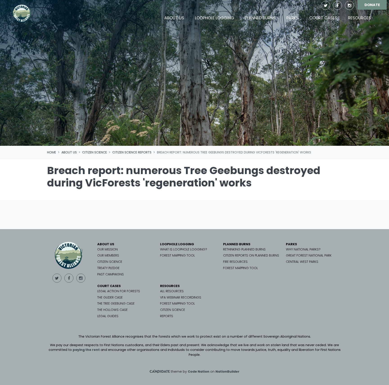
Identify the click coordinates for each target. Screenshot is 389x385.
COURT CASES (109, 286)
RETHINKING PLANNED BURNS (244, 249)
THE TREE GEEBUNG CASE (116, 303)
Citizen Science (94, 152)
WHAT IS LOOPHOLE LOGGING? (183, 249)
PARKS (291, 244)
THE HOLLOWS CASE (112, 310)
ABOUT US (105, 244)
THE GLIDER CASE (110, 297)
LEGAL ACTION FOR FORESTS (118, 291)
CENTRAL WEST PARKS (302, 261)
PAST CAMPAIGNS (110, 274)
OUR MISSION (107, 249)
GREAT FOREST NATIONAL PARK (309, 255)
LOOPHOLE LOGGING (177, 244)
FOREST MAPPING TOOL (177, 255)
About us (69, 152)
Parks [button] (292, 18)
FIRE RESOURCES (235, 261)
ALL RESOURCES (172, 291)
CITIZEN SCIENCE (109, 261)
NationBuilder (227, 371)
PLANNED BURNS (236, 244)
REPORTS (166, 316)
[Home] (22, 14)
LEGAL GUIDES (107, 316)
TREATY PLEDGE (108, 268)
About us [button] (177, 18)
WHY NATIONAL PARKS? (303, 249)
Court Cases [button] (323, 18)
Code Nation (198, 371)
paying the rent (86, 349)
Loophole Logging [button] (214, 18)
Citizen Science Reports (132, 152)
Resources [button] (359, 18)
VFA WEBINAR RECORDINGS (180, 297)
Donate (372, 4)
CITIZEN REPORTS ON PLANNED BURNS (251, 255)
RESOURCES (170, 286)
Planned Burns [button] (260, 18)
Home (51, 152)
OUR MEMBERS (108, 255)
